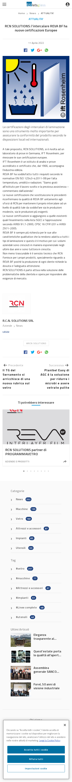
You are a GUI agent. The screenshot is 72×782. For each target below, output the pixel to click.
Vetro (23, 519)
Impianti (24, 538)
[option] (36, 438)
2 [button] (27, 471)
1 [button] (24, 471)
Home (21, 13)
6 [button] (41, 471)
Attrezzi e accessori (32, 528)
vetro (25, 568)
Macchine (25, 509)
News (33, 13)
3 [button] (31, 471)
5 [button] (37, 471)
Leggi (6, 332)
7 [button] (44, 471)
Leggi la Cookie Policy (49, 740)
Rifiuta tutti (36, 759)
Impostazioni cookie (36, 768)
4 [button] (34, 471)
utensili (26, 617)
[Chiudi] (65, 725)
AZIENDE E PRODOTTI (17, 461)
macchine (27, 578)
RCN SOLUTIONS (37, 343)
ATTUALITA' (47, 13)
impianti (26, 598)
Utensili (24, 548)
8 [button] (48, 471)
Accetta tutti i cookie (36, 749)
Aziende (8, 326)
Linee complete (30, 607)
